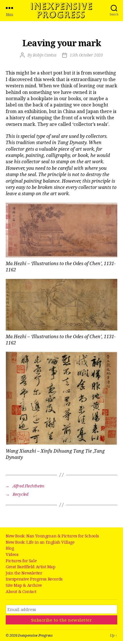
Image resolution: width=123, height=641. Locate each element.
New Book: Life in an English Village (40, 542)
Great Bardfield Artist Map (30, 566)
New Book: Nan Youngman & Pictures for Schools (52, 536)
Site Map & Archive (24, 585)
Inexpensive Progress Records (34, 579)
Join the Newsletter (24, 573)
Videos (12, 554)
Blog (10, 548)
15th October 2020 (86, 55)
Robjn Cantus (44, 55)
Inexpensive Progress (61, 10)
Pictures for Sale (21, 560)
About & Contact (21, 591)
